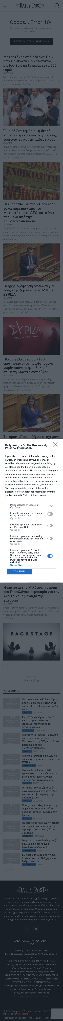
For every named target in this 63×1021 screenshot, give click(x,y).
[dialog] (31, 510)
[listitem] (31, 506)
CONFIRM (19, 571)
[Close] (56, 445)
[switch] (50, 514)
